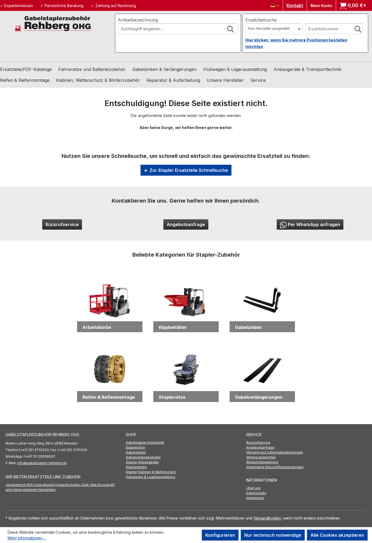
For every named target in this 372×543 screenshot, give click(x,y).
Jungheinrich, (16, 485)
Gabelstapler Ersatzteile (145, 442)
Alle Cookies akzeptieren (337, 535)
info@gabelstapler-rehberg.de (42, 463)
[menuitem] (186, 442)
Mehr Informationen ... (27, 538)
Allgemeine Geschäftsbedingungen (274, 467)
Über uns (253, 488)
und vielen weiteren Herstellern (30, 490)
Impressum (255, 498)
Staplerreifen (136, 467)
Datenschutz (256, 493)
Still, (30, 485)
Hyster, (60, 485)
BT (113, 485)
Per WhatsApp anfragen (314, 224)
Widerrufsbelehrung (262, 462)
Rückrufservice (62, 224)
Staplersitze (135, 447)
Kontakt (294, 5)
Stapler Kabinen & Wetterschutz (151, 472)
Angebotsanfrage (186, 224)
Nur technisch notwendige (272, 535)
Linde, (38, 485)
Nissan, (49, 485)
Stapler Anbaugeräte (142, 462)
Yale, (93, 485)
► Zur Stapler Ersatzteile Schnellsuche (186, 170)
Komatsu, (73, 485)
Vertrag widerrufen (261, 457)
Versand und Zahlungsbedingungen (274, 452)
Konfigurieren (220, 535)
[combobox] (171, 28)
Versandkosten (267, 518)
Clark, (85, 485)
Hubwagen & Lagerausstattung (150, 477)
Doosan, (104, 485)
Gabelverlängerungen (143, 457)
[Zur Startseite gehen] (53, 23)
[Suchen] (231, 28)
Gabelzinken (136, 452)
